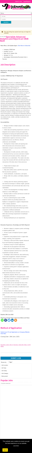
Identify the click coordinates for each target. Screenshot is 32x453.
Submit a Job (18, 1)
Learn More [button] (16, 445)
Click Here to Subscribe (24, 45)
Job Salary (4, 370)
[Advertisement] (13, 415)
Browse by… (4, 362)
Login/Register (26, 1)
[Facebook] (5, 320)
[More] (15, 320)
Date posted (5, 376)
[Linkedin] (12, 320)
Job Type (4, 368)
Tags (10, 362)
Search (5, 22)
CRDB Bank (12, 49)
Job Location (5, 365)
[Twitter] (8, 320)
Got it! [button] (5, 450)
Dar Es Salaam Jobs (12, 53)
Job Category (5, 373)
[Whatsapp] (2, 320)
